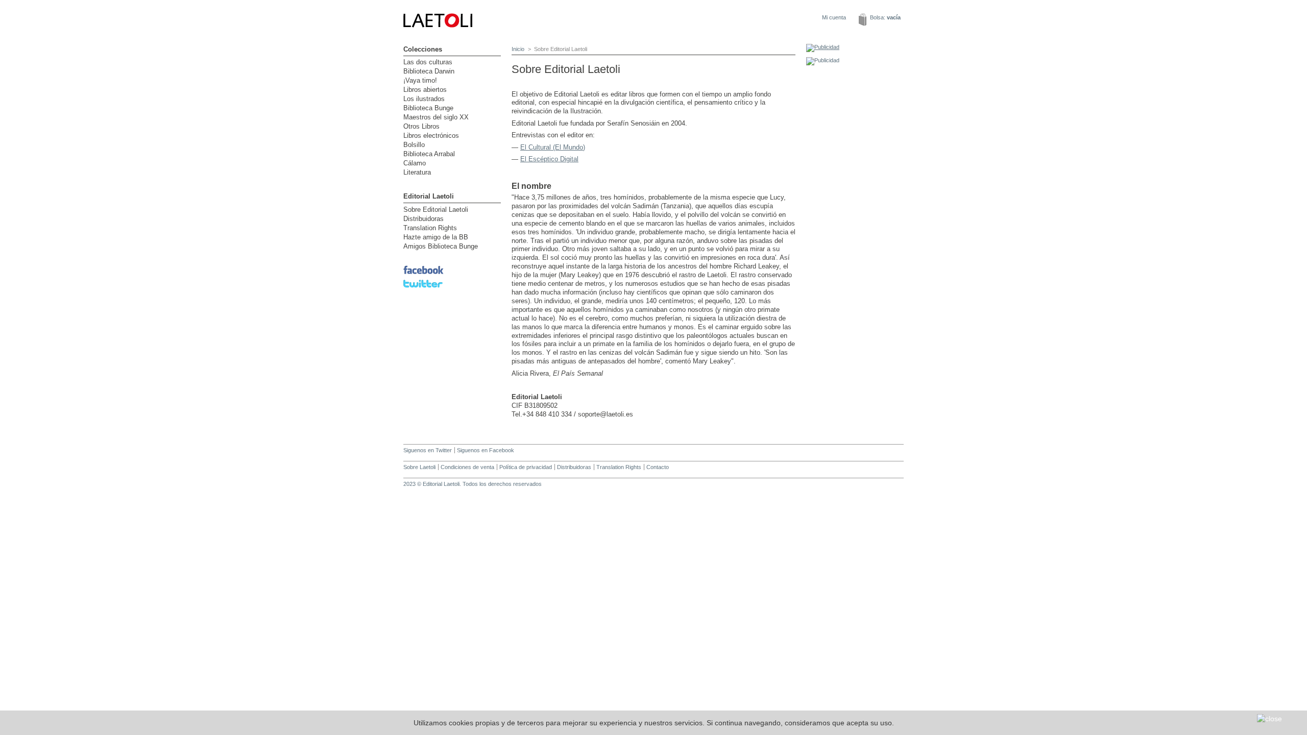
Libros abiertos (425, 89)
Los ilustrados (424, 99)
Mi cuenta (834, 17)
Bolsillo (414, 145)
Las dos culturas (427, 62)
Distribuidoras (423, 219)
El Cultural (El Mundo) (552, 147)
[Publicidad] (822, 47)
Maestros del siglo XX (436, 117)
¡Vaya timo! (420, 80)
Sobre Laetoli (419, 467)
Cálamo (414, 163)
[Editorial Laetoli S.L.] (490, 41)
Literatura (417, 172)
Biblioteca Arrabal (429, 154)
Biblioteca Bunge (428, 108)
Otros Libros (421, 126)
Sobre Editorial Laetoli (435, 209)
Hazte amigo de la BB (435, 237)
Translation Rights (430, 228)
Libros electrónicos (431, 135)
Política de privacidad (525, 467)
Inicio (518, 49)
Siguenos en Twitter (427, 450)
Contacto (657, 467)
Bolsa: (885, 17)
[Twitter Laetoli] (423, 288)
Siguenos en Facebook (485, 450)
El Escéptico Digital (549, 159)
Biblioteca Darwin (428, 71)
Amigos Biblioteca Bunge (440, 246)
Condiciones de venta (467, 467)
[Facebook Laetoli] (423, 275)
